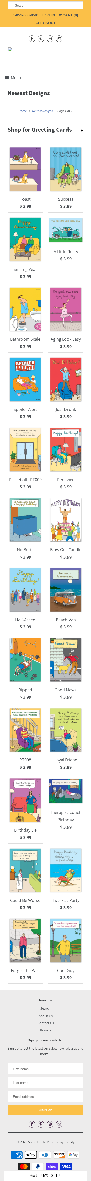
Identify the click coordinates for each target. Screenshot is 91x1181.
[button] (45, 1176)
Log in (48, 15)
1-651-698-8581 (26, 15)
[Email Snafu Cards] (59, 38)
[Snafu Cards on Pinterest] (41, 38)
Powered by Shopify (60, 1142)
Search (45, 1008)
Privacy (45, 1030)
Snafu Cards (36, 1142)
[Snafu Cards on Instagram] (50, 38)
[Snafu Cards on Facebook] (32, 38)
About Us (46, 1016)
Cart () (70, 15)
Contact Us (45, 1023)
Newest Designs (29, 93)
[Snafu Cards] (45, 56)
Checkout (46, 23)
